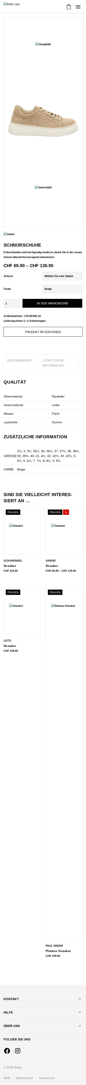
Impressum (47, 1078)
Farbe (7, 288)
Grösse (8, 276)
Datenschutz (24, 1078)
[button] (78, 6)
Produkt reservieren (43, 332)
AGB (7, 1078)
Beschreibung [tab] (19, 360)
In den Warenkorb (52, 303)
